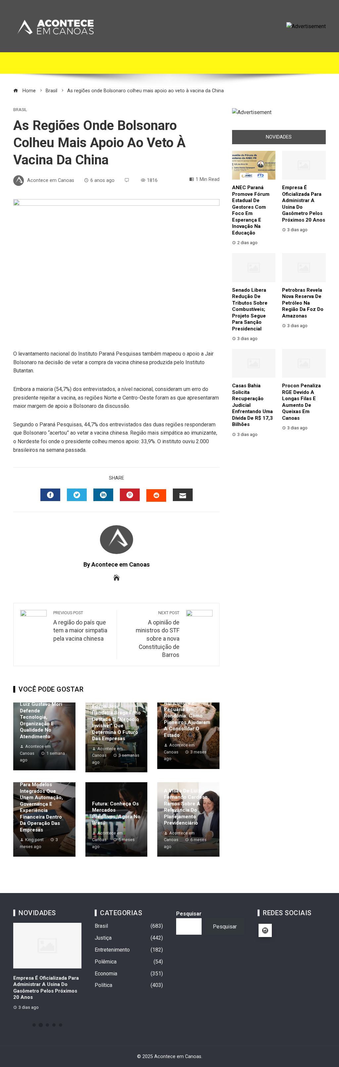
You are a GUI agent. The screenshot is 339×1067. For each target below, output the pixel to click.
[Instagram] (265, 930)
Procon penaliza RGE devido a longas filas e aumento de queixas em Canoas (301, 402)
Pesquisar (189, 914)
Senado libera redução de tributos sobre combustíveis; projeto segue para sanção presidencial (249, 309)
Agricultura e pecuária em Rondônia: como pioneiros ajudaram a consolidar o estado (187, 719)
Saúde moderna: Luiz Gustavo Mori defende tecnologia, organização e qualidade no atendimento (41, 717)
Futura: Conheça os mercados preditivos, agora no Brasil (116, 813)
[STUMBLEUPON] (156, 495)
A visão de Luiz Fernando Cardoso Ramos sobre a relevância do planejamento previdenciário (186, 807)
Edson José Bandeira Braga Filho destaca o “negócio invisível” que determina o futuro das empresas (116, 723)
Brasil (20, 110)
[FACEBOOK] (50, 495)
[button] (34, 1025)
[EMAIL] (183, 495)
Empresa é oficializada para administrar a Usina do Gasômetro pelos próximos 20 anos (46, 988)
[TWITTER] (77, 495)
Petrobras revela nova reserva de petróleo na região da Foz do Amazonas (302, 303)
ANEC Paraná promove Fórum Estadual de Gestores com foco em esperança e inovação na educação (250, 210)
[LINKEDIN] (103, 495)
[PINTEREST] (130, 495)
